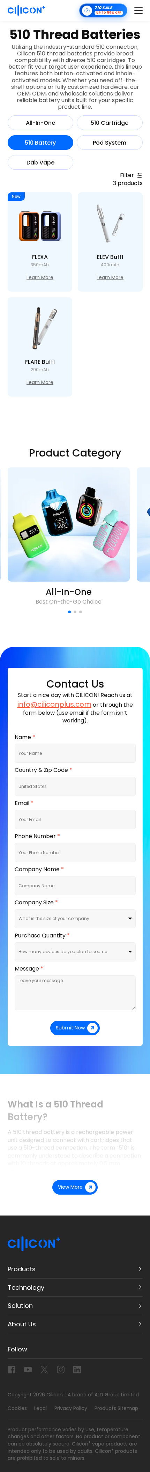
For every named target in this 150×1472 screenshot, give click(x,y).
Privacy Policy (70, 1408)
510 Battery (40, 143)
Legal (40, 1408)
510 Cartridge (109, 123)
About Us (22, 1324)
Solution (20, 1306)
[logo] (26, 10)
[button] (69, 612)
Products (22, 1269)
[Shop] (103, 10)
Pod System (109, 143)
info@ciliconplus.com (54, 704)
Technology (26, 1287)
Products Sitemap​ (116, 1408)
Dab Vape (40, 163)
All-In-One (40, 123)
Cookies (17, 1408)
